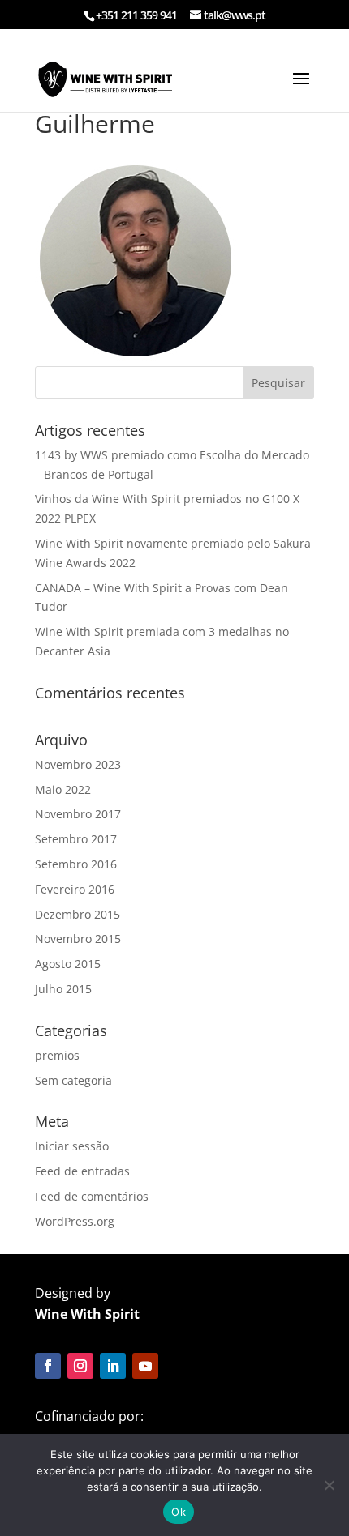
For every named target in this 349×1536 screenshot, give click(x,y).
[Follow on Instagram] (80, 1366)
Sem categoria (73, 1080)
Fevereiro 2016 (74, 889)
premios (57, 1055)
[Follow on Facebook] (48, 1366)
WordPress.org (74, 1221)
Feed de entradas (82, 1171)
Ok (178, 1511)
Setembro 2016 (76, 864)
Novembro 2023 (78, 764)
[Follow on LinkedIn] (113, 1366)
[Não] (329, 1485)
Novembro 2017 (78, 813)
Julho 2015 (63, 988)
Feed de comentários (92, 1196)
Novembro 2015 (78, 938)
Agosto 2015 (68, 963)
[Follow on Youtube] (145, 1366)
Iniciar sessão (72, 1146)
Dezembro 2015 (77, 914)
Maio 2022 (63, 789)
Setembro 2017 (76, 839)
